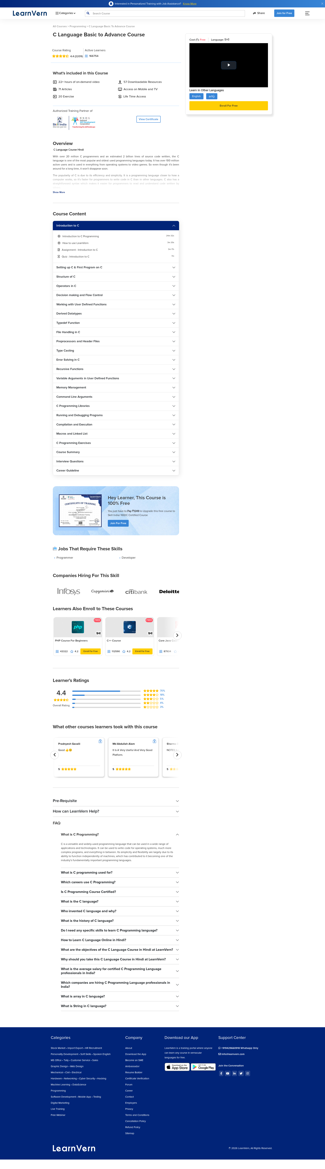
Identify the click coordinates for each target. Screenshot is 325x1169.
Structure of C (65, 276)
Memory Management (71, 387)
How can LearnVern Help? (76, 811)
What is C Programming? (80, 835)
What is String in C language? (83, 1006)
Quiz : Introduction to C (75, 256)
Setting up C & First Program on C (79, 267)
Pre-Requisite (65, 800)
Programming (78, 26)
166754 (93, 56)
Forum (128, 1084)
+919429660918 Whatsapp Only (239, 1048)
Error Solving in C (68, 360)
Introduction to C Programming (80, 236)
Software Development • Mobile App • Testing (76, 1096)
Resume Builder (133, 1072)
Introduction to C (67, 225)
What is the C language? (79, 902)
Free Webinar (58, 1115)
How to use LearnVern (75, 243)
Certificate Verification (137, 1078)
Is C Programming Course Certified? (88, 892)
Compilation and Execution (74, 424)
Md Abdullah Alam (124, 744)
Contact (129, 1096)
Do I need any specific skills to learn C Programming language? (109, 930)
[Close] (322, 3)
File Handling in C (68, 332)
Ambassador (132, 1066)
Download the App (135, 1054)
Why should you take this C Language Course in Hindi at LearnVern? (113, 959)
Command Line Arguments (74, 397)
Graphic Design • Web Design (67, 1066)
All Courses (60, 26)
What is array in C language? (83, 996)
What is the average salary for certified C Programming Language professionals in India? (111, 971)
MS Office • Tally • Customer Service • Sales (74, 1060)
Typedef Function (68, 323)
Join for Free (284, 13)
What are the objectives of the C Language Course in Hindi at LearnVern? (117, 950)
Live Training (58, 1108)
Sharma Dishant (176, 744)
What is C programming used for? (86, 873)
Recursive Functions (69, 369)
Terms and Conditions (137, 1115)
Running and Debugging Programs (79, 415)
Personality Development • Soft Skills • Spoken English (81, 1054)
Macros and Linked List (72, 433)
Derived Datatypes (69, 313)
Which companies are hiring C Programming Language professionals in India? (115, 985)
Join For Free (118, 523)
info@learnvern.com (233, 1054)
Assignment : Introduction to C (80, 250)
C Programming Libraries (73, 406)
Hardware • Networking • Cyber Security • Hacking (78, 1078)
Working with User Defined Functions (81, 304)
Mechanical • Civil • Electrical (66, 1072)
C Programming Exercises (73, 443)
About (128, 1048)
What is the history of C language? (87, 921)
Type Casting (65, 350)
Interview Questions (70, 461)
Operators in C (66, 286)
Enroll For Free (90, 651)
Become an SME (134, 1060)
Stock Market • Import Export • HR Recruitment (76, 1048)
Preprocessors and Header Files (78, 341)
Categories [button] (66, 13)
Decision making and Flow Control (79, 295)
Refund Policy (132, 1127)
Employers (131, 1102)
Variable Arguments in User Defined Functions (87, 378)
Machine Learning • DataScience (68, 1084)
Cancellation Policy (135, 1121)
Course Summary (68, 452)
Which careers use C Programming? (88, 882)
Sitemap (129, 1133)
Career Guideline (67, 470)
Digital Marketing (60, 1102)
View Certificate (148, 119)
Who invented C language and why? (88, 911)
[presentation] (177, 635)
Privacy (129, 1108)
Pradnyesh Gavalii (69, 744)
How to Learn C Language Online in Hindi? (93, 940)
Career (129, 1090)
